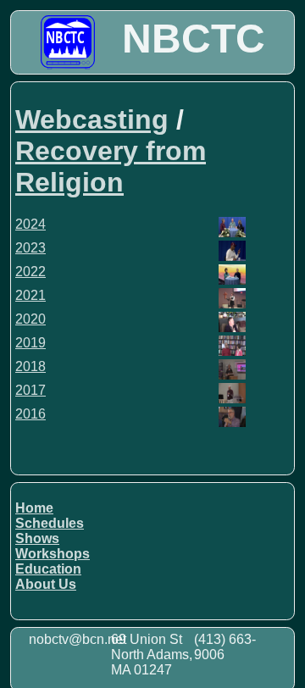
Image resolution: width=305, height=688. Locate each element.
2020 (30, 319)
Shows (37, 538)
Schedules (49, 523)
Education (48, 569)
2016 (30, 414)
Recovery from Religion (110, 166)
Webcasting (92, 119)
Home (34, 508)
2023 (30, 248)
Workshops (52, 554)
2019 (30, 343)
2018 (30, 366)
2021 (30, 295)
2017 (30, 390)
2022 (30, 271)
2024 (30, 224)
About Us (45, 584)
